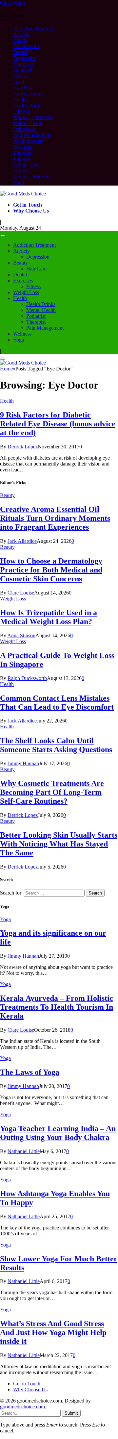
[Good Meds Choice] (23, 193)
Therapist (22, 153)
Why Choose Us (31, 211)
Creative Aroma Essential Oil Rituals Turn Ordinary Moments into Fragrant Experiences (55, 518)
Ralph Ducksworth (27, 678)
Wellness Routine (31, 176)
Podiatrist (22, 147)
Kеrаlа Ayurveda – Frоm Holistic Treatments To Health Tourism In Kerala (56, 1007)
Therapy (21, 159)
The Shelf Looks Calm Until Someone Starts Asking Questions (56, 745)
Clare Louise (21, 592)
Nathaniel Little (24, 1151)
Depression (24, 58)
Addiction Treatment (34, 28)
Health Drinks (27, 105)
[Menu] (3, 236)
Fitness (20, 76)
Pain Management (31, 135)
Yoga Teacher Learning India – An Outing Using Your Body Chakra (58, 1133)
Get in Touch (27, 205)
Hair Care (23, 87)
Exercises (23, 64)
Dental (20, 52)
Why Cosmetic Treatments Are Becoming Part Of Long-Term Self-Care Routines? (52, 792)
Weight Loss (26, 164)
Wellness (22, 170)
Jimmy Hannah (23, 763)
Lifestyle (22, 111)
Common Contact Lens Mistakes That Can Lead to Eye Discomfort (57, 702)
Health (20, 99)
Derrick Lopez (23, 446)
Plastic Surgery (28, 141)
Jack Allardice (22, 541)
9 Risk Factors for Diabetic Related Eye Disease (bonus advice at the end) (57, 424)
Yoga (18, 182)
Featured (22, 70)
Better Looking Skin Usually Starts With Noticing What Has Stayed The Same (58, 844)
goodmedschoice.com (22, 1406)
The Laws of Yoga (29, 1072)
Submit (71, 1413)
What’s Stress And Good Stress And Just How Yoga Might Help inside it (53, 1332)
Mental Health (28, 123)
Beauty (20, 40)
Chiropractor (26, 46)
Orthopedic (24, 129)
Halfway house (29, 93)
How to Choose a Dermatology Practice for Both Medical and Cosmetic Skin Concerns (51, 570)
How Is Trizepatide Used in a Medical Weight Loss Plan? (48, 617)
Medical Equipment (33, 117)
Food (18, 82)
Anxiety (21, 34)
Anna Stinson (21, 635)
